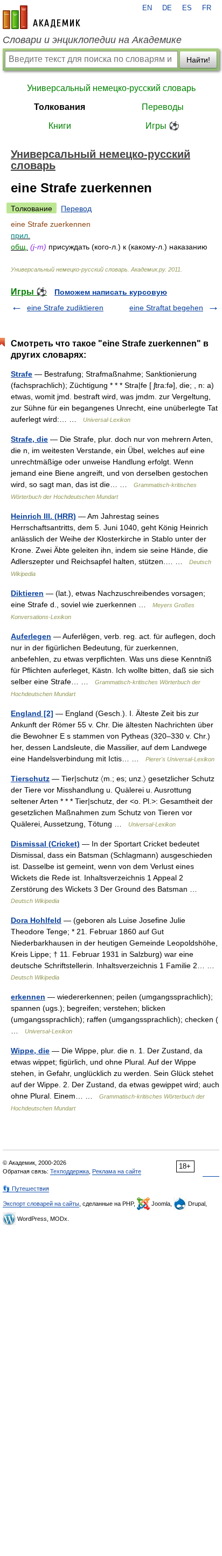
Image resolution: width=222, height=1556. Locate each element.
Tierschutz (30, 778)
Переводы (163, 107)
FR (206, 8)
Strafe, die (29, 439)
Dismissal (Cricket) (45, 843)
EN (147, 8)
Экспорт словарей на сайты (41, 1203)
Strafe (21, 374)
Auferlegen (31, 636)
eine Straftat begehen (166, 307)
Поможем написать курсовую (110, 292)
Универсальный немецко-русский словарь (111, 88)
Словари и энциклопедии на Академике (92, 39)
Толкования (59, 107)
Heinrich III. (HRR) (43, 516)
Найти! (198, 59)
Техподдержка (69, 1171)
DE (167, 8)
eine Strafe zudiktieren (65, 307)
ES (187, 8)
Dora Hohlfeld (36, 920)
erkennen (28, 996)
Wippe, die (30, 1050)
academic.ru (41, 17)
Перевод (76, 208)
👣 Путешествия (26, 1188)
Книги (59, 125)
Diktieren (27, 593)
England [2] (32, 713)
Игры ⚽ (162, 125)
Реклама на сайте (116, 1171)
